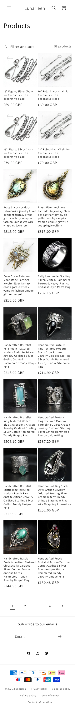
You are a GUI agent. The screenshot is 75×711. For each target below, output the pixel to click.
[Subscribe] (60, 636)
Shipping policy (61, 688)
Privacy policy (39, 688)
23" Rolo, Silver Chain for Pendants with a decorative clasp (54, 153)
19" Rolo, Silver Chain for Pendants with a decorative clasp (54, 95)
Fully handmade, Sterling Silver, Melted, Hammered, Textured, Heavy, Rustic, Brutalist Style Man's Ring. (54, 281)
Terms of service (50, 695)
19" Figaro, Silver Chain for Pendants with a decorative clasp (18, 95)
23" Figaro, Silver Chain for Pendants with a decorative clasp (18, 153)
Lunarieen (20, 688)
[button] (9, 8)
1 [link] (12, 606)
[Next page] (62, 606)
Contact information (40, 702)
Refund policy (28, 695)
